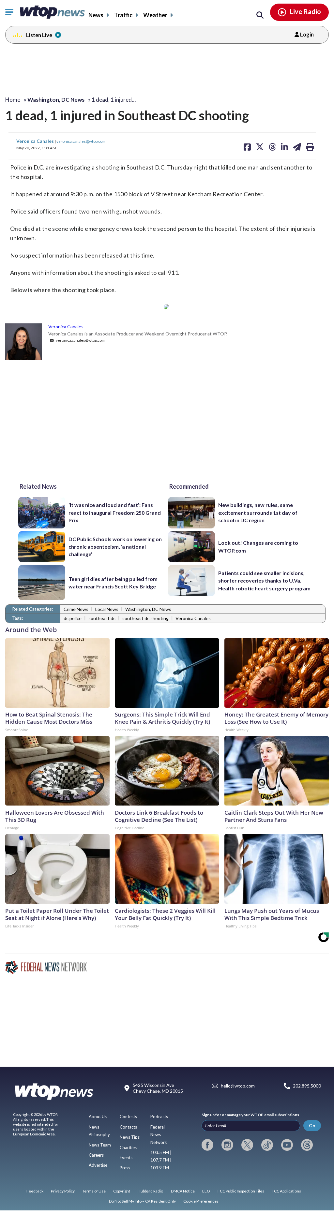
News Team (100, 1144)
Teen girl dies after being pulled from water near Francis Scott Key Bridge (113, 582)
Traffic (123, 15)
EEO (206, 1191)
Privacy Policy (63, 1191)
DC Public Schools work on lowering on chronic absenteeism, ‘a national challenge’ (115, 546)
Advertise (98, 1165)
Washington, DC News (148, 609)
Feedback (34, 1191)
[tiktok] (267, 1145)
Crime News (76, 609)
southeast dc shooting (145, 618)
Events (126, 1157)
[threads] (307, 1145)
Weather (155, 15)
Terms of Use (94, 1191)
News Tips (130, 1137)
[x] (247, 1145)
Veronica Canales (35, 141)
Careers (96, 1155)
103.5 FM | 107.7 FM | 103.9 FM (161, 1160)
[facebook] (207, 1145)
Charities (128, 1147)
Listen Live (39, 35)
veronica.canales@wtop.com (80, 141)
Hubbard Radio (150, 1191)
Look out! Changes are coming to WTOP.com (258, 546)
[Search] (260, 15)
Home (12, 99)
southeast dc (101, 618)
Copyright (121, 1191)
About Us (98, 1116)
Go (312, 1125)
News (95, 15)
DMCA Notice (183, 1191)
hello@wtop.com (238, 1085)
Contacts (128, 1127)
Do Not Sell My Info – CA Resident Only (142, 1201)
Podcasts (159, 1116)
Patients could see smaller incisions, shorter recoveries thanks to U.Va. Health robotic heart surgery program (264, 580)
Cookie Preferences (201, 1201)
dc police (73, 618)
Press (125, 1167)
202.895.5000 (307, 1085)
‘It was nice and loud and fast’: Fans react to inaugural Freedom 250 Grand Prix (114, 512)
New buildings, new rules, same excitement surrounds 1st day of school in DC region (257, 512)
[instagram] (227, 1145)
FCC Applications (286, 1191)
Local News (106, 609)
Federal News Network (158, 1134)
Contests (128, 1116)
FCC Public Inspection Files (241, 1191)
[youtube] (287, 1145)
